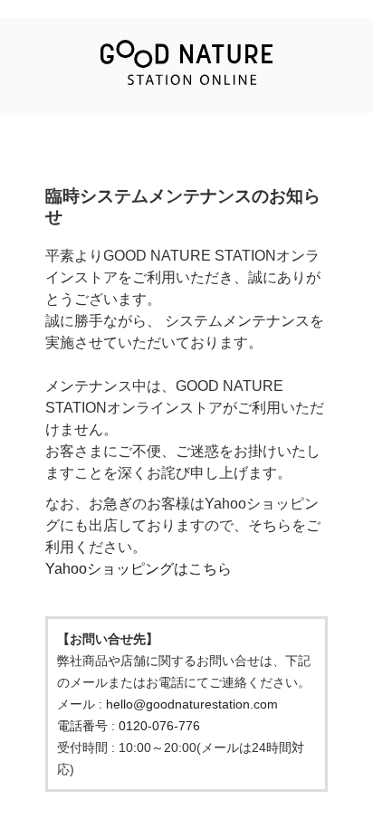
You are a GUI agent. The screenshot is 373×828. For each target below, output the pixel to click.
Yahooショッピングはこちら (138, 568)
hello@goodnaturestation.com (192, 704)
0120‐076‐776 (159, 726)
